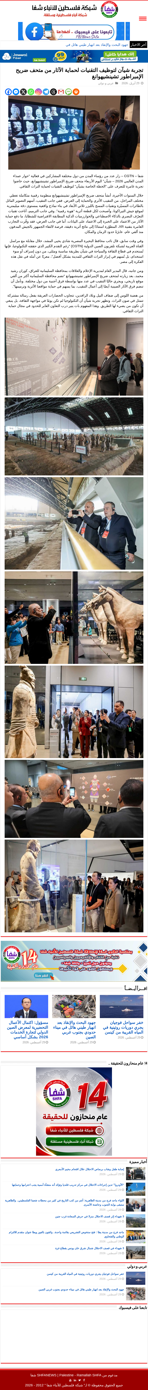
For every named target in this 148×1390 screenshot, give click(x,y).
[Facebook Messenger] (16, 91)
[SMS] (68, 91)
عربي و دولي (106, 83)
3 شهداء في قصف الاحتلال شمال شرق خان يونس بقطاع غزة (89, 1248)
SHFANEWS (46, 1375)
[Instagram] (38, 91)
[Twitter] (79, 1380)
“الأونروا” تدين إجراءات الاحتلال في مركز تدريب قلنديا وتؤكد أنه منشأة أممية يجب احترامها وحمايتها (68, 1184)
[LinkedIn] (75, 1380)
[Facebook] (8, 91)
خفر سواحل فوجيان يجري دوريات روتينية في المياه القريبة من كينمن (123, 1027)
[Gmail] (61, 91)
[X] (23, 91)
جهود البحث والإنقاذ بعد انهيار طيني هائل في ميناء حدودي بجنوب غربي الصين (73, 45)
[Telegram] (46, 91)
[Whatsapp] (31, 91)
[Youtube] (70, 1380)
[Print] (76, 91)
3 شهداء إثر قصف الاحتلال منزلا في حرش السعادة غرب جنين (89, 1216)
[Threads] (53, 91)
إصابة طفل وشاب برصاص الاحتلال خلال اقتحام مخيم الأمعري (89, 1169)
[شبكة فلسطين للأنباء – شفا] (74, 8)
